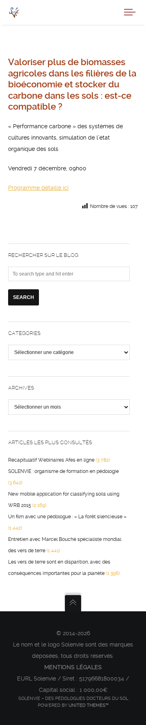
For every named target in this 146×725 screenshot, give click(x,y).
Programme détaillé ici (38, 187)
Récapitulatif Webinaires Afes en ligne (51, 460)
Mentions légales (73, 667)
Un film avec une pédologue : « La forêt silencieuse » (67, 516)
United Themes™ (89, 705)
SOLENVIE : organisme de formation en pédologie (63, 471)
